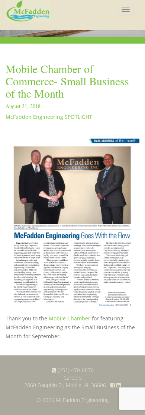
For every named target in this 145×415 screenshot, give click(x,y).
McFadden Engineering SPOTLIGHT (49, 116)
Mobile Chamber (69, 318)
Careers (73, 377)
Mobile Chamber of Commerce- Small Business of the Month (67, 81)
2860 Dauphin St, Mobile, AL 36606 (65, 385)
